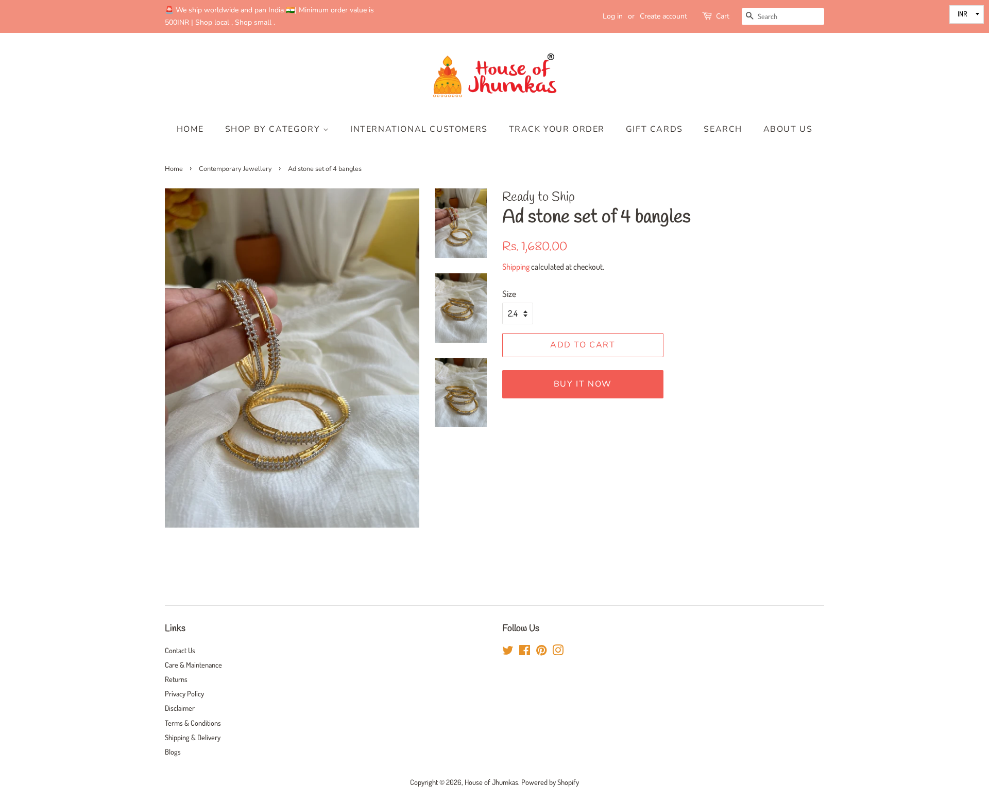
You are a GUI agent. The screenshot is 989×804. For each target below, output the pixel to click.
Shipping (516, 266)
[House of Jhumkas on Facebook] (525, 651)
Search (723, 129)
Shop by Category (274, 129)
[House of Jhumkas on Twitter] (508, 651)
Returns (176, 679)
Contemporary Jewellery (235, 168)
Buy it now (583, 384)
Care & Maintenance (193, 664)
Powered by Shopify (550, 781)
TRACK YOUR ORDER (557, 129)
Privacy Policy (184, 693)
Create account (663, 16)
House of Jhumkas (491, 781)
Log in (613, 16)
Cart (722, 16)
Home (190, 129)
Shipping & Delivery (192, 737)
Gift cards (654, 129)
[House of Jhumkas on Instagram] (558, 651)
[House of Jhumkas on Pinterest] (541, 651)
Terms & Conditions (193, 722)
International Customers (419, 129)
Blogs (173, 751)
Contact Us (180, 650)
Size (509, 293)
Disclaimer (180, 707)
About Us (788, 129)
